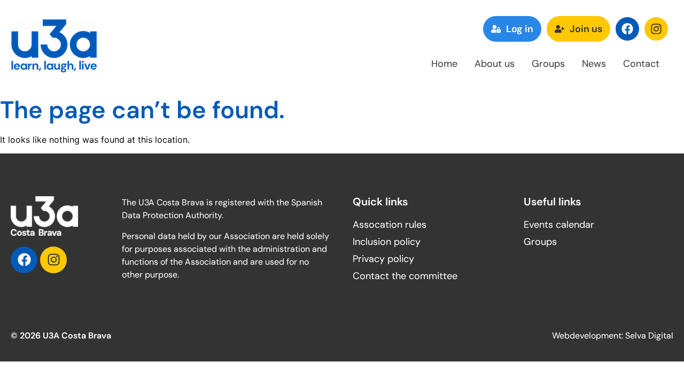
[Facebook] (627, 29)
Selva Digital (649, 335)
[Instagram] (656, 29)
